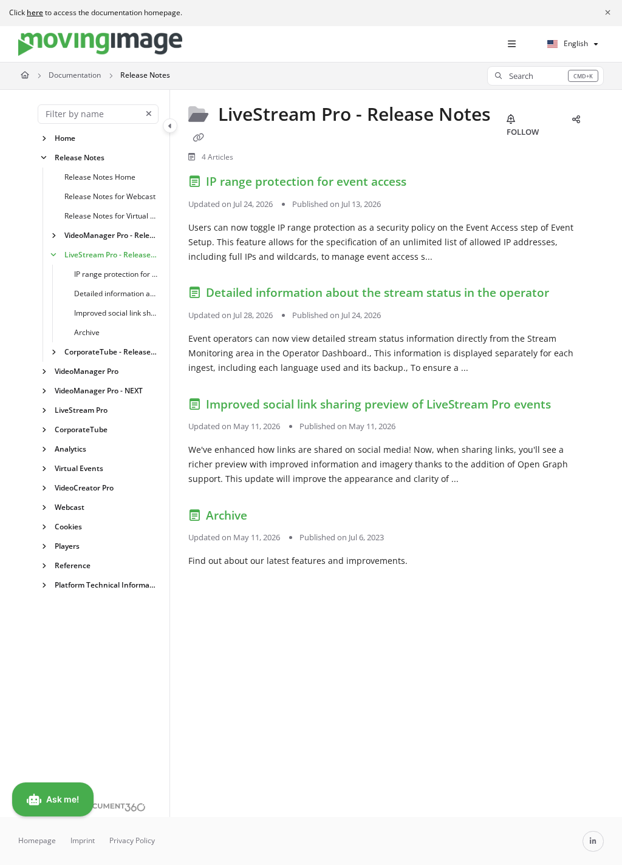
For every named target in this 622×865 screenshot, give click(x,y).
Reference (73, 565)
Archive (87, 332)
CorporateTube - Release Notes (111, 351)
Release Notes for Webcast (110, 196)
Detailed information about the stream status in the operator (116, 293)
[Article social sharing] (576, 119)
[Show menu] (511, 44)
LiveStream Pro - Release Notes (111, 254)
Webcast (69, 506)
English (575, 43)
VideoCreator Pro (84, 487)
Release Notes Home (99, 176)
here (35, 12)
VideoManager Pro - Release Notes (111, 234)
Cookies (68, 526)
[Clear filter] (149, 114)
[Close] (607, 12)
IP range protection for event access (116, 273)
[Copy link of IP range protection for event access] (428, 184)
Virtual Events (79, 468)
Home (65, 137)
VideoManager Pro (86, 370)
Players (67, 545)
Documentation (75, 75)
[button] (545, 76)
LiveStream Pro (81, 409)
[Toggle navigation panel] (170, 125)
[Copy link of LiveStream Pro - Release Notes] (198, 138)
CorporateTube (81, 429)
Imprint (82, 840)
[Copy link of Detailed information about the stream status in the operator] (571, 295)
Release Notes (145, 75)
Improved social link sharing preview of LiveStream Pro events (116, 312)
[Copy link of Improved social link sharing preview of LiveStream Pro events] (573, 406)
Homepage (37, 840)
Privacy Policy (132, 840)
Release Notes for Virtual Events (111, 215)
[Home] (100, 44)
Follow (523, 131)
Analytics (70, 448)
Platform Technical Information (106, 584)
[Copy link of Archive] (269, 517)
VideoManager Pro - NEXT (99, 390)
